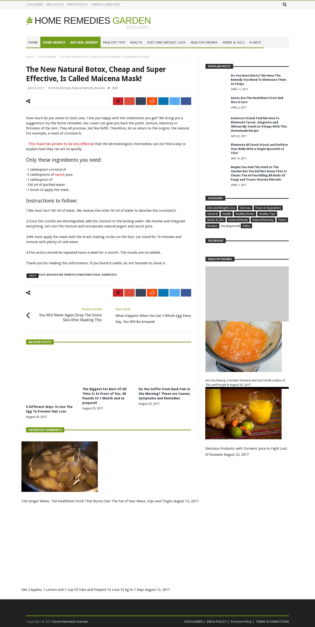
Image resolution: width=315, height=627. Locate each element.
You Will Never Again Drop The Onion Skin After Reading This (70, 314)
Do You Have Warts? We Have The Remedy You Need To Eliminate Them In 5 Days (258, 80)
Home (29, 56)
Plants (282, 220)
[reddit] (152, 101)
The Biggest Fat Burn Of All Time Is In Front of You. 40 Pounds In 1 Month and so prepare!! (246, 320)
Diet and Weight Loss (221, 208)
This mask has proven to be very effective (61, 144)
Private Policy (77, 4)
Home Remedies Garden (70, 621)
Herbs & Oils (215, 220)
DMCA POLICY (55, 4)
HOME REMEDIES (93, 20)
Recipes (100, 88)
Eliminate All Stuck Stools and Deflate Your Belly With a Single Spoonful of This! (259, 149)
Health (227, 214)
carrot (60, 174)
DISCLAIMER (35, 4)
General (212, 214)
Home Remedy (47, 56)
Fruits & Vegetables (268, 208)
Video (246, 226)
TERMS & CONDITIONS (105, 4)
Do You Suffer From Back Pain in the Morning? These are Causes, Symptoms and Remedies (164, 393)
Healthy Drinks (245, 214)
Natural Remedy (82, 88)
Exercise (245, 208)
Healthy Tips (267, 214)
